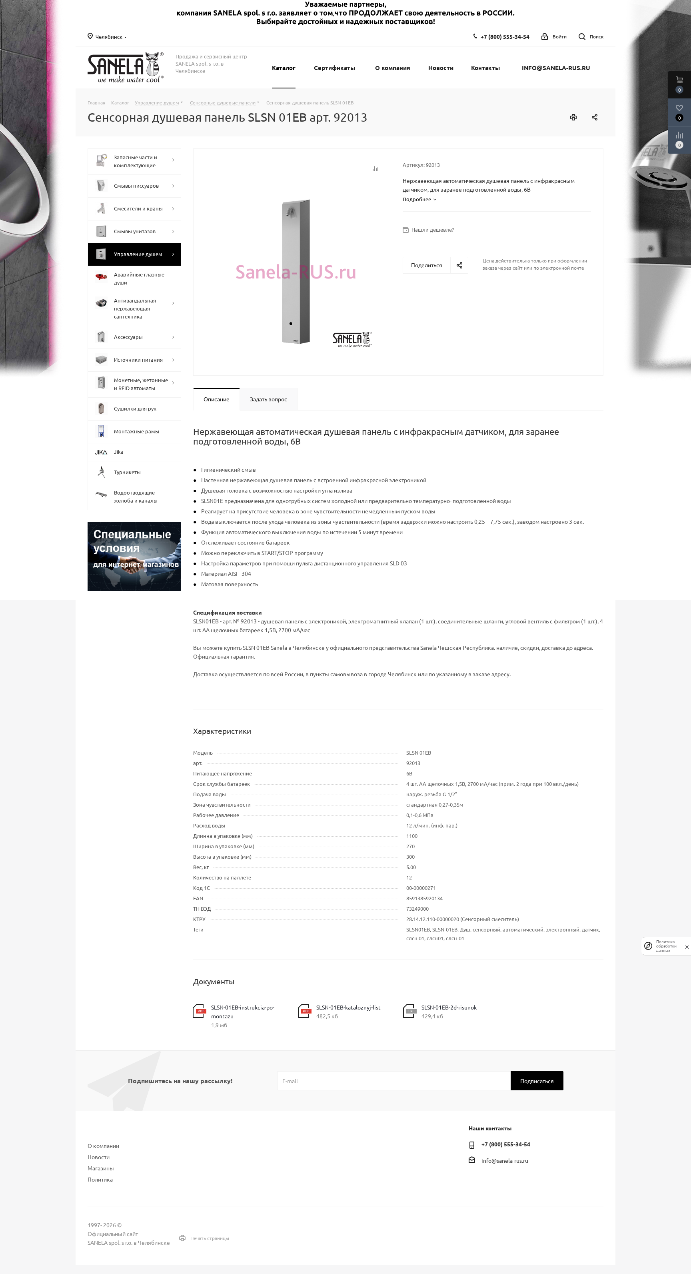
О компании (103, 1145)
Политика (100, 1179)
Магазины (101, 1168)
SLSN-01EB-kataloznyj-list (348, 1007)
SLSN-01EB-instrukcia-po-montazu (242, 1012)
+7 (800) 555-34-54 (505, 36)
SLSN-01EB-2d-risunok (449, 1007)
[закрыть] (687, 946)
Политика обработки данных (666, 946)
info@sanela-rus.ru (504, 1160)
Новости (99, 1156)
